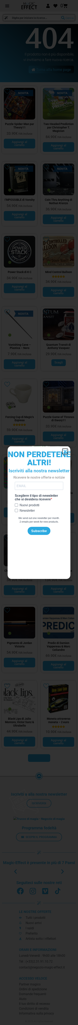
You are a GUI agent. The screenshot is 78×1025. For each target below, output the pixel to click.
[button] (65, 451)
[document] (39, 512)
